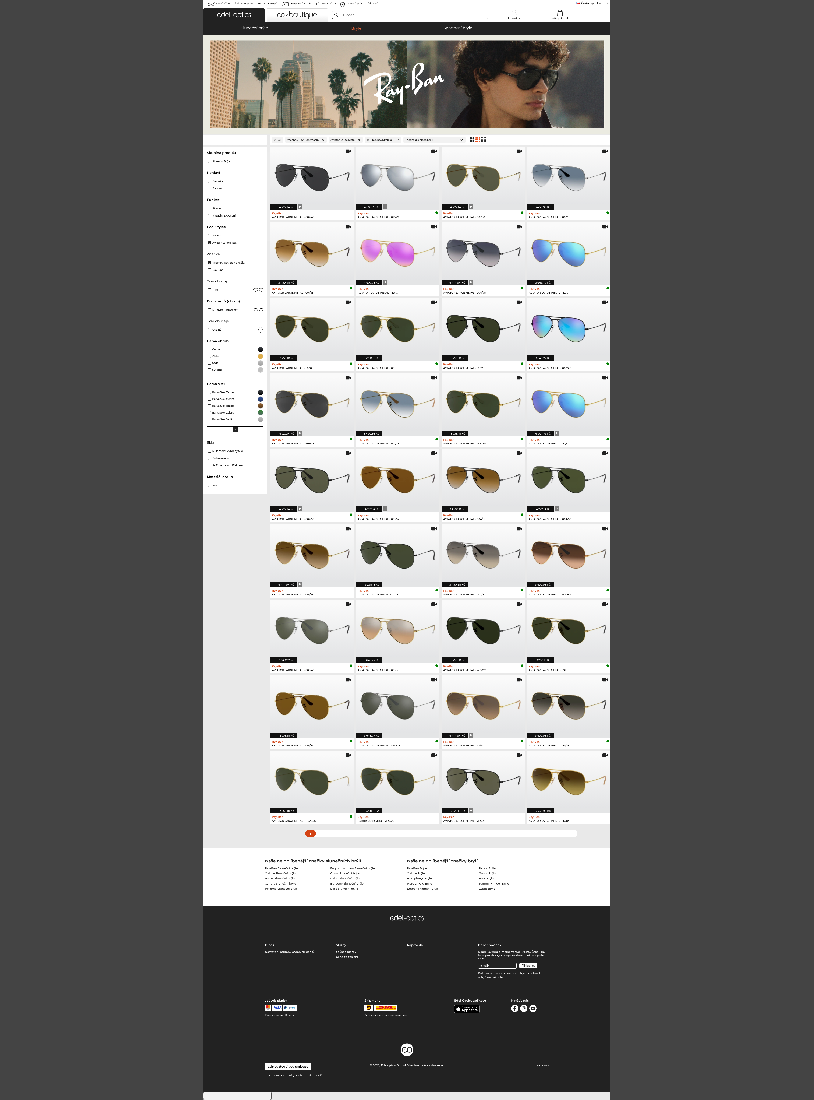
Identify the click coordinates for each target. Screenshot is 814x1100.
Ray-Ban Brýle (417, 868)
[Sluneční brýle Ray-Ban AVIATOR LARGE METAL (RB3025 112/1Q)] (397, 251)
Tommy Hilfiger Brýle (494, 883)
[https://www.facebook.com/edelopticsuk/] (514, 1009)
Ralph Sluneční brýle (345, 878)
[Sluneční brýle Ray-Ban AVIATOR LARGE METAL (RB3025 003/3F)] (568, 176)
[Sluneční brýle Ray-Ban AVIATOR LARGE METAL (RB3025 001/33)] (312, 704)
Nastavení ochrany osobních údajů (289, 951)
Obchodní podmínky (279, 1075)
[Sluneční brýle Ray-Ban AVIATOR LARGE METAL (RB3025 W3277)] (397, 704)
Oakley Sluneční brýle (280, 873)
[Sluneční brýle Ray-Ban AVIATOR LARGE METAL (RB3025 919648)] (312, 402)
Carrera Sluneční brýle (280, 883)
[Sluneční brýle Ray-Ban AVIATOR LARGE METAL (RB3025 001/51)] (312, 251)
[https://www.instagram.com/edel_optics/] (523, 1009)
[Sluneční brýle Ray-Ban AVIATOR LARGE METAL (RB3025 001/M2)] (312, 553)
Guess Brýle (487, 873)
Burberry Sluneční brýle (347, 883)
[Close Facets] (235, 140)
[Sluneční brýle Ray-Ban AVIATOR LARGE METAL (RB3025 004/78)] (483, 251)
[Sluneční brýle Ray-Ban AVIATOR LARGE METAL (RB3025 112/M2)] (483, 704)
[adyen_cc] (268, 1008)
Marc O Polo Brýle (419, 883)
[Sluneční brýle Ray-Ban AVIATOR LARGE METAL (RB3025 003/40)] (312, 629)
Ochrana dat (305, 1075)
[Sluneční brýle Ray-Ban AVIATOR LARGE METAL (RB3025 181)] (568, 629)
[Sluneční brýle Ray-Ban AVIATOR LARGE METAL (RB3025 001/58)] (483, 176)
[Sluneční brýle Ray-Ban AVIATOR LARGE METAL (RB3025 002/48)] (312, 176)
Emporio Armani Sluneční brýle (352, 868)
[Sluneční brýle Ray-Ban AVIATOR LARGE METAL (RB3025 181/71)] (568, 704)
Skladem (217, 208)
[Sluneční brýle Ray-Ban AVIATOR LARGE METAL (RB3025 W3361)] (483, 780)
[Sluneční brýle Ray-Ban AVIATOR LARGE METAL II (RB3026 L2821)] (397, 553)
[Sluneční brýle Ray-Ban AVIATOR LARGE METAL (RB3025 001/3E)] (397, 629)
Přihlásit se (514, 18)
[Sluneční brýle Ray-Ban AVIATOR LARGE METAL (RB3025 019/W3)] (397, 176)
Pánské (217, 188)
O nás (269, 945)
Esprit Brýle (487, 888)
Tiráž (319, 1075)
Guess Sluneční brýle (345, 873)
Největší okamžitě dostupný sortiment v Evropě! (247, 3)
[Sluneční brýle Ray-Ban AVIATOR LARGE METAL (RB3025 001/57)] (397, 478)
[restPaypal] (290, 1008)
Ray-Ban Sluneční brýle (281, 868)
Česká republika (591, 3)
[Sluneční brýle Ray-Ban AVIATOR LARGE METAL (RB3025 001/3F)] (397, 402)
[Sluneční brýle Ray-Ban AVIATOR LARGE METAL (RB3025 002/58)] (312, 478)
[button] (234, 15)
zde (500, 977)
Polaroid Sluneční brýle (281, 888)
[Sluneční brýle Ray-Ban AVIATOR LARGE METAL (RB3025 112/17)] (568, 251)
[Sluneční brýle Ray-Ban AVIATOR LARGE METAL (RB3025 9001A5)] (568, 553)
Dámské (217, 181)
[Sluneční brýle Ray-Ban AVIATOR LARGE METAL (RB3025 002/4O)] (568, 327)
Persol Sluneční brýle (280, 878)
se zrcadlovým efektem (227, 465)
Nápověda (415, 945)
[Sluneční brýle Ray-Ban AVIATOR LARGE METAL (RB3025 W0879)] (483, 629)
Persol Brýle (487, 868)
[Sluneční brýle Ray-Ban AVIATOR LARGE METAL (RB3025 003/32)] (483, 553)
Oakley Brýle (416, 873)
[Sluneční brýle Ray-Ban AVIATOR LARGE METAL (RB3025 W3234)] (483, 402)
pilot (215, 289)
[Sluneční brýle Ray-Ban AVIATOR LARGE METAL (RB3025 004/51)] (483, 478)
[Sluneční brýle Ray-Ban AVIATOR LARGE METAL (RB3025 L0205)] (312, 327)
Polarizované (220, 458)
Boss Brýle (486, 878)
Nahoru (542, 1065)
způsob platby (346, 951)
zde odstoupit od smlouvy (288, 1066)
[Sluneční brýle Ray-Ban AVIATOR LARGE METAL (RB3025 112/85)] (568, 780)
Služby (341, 945)
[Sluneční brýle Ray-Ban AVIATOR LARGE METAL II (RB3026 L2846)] (312, 780)
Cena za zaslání (347, 957)
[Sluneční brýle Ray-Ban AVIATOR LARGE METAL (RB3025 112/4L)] (568, 402)
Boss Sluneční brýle (344, 888)
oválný (216, 329)
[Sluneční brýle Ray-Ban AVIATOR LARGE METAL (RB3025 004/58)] (568, 478)
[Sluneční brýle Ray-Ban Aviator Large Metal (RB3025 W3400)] (397, 780)
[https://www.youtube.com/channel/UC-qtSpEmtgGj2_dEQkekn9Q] (533, 1009)
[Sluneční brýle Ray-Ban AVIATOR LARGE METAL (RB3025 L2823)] (483, 327)
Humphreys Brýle (419, 878)
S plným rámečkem (225, 309)
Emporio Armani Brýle (423, 888)
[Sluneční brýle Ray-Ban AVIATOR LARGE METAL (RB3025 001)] (397, 327)
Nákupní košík (560, 18)
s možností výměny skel (227, 451)
